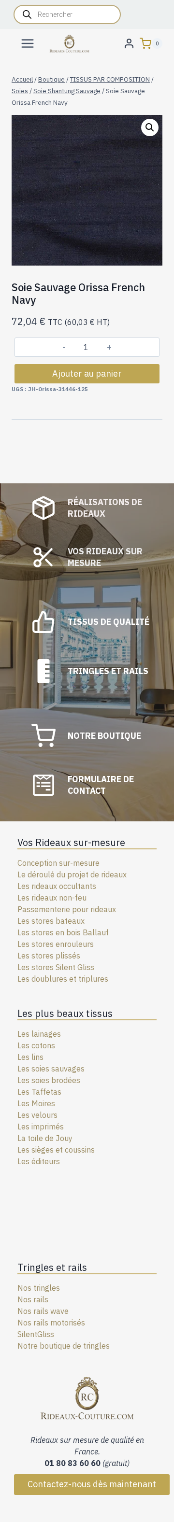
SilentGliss (35, 1334)
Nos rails (32, 1299)
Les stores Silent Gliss (55, 967)
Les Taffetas (39, 1092)
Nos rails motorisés (51, 1322)
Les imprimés (40, 1126)
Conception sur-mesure (58, 863)
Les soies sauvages (51, 1068)
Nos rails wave (43, 1311)
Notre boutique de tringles (63, 1346)
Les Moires (36, 1103)
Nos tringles (38, 1288)
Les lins (30, 1057)
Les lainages (39, 1034)
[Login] (129, 43)
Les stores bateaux (51, 921)
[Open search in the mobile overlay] (67, 14)
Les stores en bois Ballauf (63, 932)
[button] (150, 127)
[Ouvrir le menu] (27, 43)
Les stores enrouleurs (55, 944)
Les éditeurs (38, 1161)
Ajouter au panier (87, 373)
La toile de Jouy (44, 1138)
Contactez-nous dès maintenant (92, 1484)
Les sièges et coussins (56, 1150)
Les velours (37, 1115)
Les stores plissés (48, 955)
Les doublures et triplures (62, 979)
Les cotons (36, 1045)
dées (71, 1080)
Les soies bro (40, 1080)
